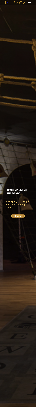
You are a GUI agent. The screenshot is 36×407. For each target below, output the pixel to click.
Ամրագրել (18, 216)
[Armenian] (8, 2)
